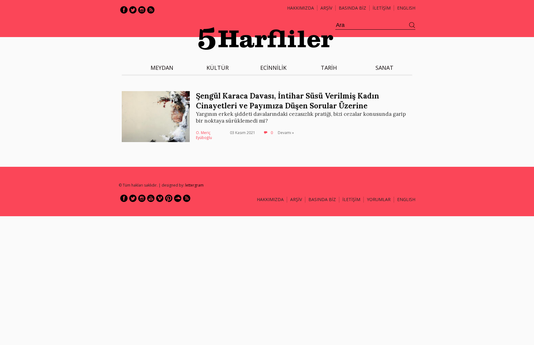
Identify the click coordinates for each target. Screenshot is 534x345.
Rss (151, 10)
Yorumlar (379, 199)
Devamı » (286, 132)
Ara (412, 25)
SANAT (384, 67)
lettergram (194, 185)
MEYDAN (161, 67)
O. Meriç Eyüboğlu (204, 135)
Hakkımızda (300, 8)
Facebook (124, 10)
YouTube (151, 198)
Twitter (133, 10)
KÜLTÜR (217, 67)
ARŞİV (326, 8)
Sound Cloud (177, 198)
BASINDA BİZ (352, 8)
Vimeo (159, 198)
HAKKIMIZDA (270, 199)
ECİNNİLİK (273, 67)
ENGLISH (406, 8)
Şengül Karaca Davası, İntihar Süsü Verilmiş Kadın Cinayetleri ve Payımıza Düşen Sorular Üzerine (287, 100)
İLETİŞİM (382, 8)
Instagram (142, 10)
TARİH (329, 67)
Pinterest (168, 198)
